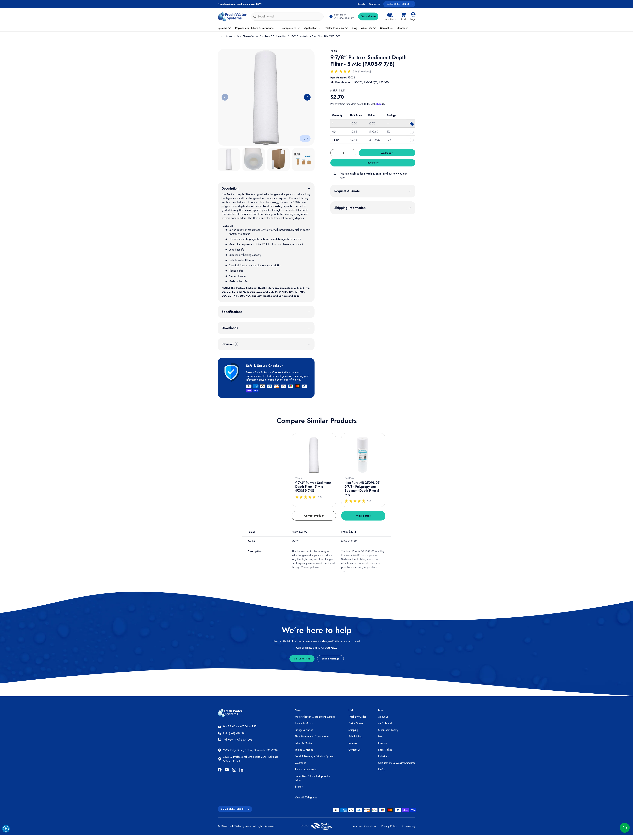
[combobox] (287, 16)
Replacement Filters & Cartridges (254, 28)
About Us (366, 28)
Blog (354, 28)
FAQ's (381, 769)
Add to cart (387, 152)
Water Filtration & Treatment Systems (315, 717)
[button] (403, 16)
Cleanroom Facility (388, 730)
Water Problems (334, 28)
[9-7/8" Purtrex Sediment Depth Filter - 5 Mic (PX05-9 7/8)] (313, 455)
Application (310, 28)
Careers (382, 743)
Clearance (402, 28)
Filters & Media (303, 743)
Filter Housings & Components (312, 736)
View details (363, 516)
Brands (361, 4)
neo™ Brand (385, 723)
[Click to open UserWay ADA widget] (6, 829)
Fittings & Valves (304, 730)
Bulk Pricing (355, 736)
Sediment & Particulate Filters (274, 36)
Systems (222, 28)
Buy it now (372, 162)
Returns (352, 743)
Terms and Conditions (364, 826)
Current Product (314, 516)
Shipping (353, 730)
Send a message (330, 658)
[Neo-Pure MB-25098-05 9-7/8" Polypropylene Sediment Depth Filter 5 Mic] (363, 455)
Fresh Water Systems (239, 826)
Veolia (333, 51)
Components (289, 28)
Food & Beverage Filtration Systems (315, 756)
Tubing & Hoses (304, 750)
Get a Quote (368, 16)
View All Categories (306, 797)
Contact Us (374, 4)
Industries (383, 756)
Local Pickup (385, 750)
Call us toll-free (302, 658)
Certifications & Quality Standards (396, 763)
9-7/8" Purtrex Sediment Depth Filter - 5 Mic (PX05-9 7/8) (315, 36)
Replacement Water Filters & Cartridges (242, 36)
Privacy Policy (389, 826)
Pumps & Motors (304, 723)
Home (220, 36)
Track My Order (357, 717)
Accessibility (408, 826)
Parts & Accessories (306, 769)
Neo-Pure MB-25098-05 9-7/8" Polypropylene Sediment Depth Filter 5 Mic (362, 488)
